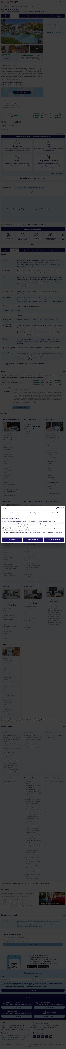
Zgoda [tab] (11, 512)
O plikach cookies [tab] (55, 512)
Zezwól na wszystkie (54, 539)
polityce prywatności (56, 532)
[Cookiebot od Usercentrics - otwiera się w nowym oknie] (57, 508)
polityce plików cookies (40, 532)
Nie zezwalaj (12, 539)
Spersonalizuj (32, 539)
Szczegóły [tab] (33, 512)
